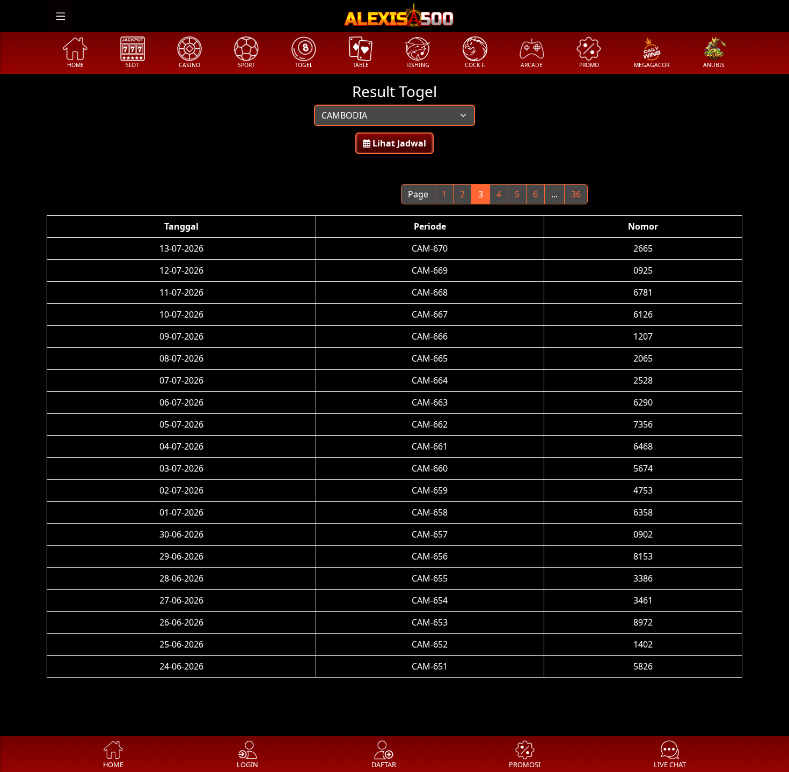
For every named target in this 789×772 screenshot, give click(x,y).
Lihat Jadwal (398, 143)
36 (576, 194)
